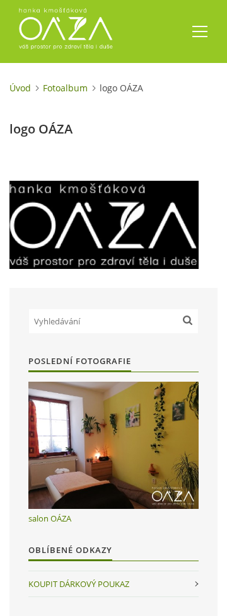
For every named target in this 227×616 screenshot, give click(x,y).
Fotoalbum (65, 88)
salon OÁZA (49, 518)
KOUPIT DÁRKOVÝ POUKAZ (78, 584)
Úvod (20, 88)
